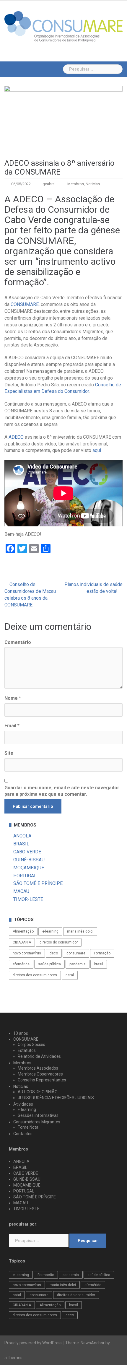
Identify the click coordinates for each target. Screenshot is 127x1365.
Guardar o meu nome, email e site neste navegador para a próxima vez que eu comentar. (61, 791)
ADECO (16, 437)
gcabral (49, 184)
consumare (75, 953)
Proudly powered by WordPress (33, 1342)
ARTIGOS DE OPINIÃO (38, 1091)
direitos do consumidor (59, 942)
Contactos (22, 1133)
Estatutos (27, 1050)
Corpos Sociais (31, 1044)
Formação (102, 953)
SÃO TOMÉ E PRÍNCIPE (38, 883)
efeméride (21, 964)
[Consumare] (63, 26)
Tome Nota (28, 1127)
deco (54, 953)
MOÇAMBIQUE (28, 868)
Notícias (20, 1086)
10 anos (20, 1033)
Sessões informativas (38, 1115)
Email (11, 725)
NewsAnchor (93, 1342)
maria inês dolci (80, 931)
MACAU (21, 891)
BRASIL (21, 844)
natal (70, 975)
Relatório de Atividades (39, 1056)
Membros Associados (38, 1068)
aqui (96, 450)
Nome (12, 698)
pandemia (77, 964)
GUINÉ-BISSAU (29, 860)
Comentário (17, 642)
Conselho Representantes (42, 1080)
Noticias (93, 184)
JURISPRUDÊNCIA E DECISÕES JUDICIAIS (56, 1097)
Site (8, 753)
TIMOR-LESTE (28, 899)
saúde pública (49, 964)
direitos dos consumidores (35, 975)
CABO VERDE (27, 852)
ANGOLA (22, 836)
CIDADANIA (22, 942)
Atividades (23, 1104)
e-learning (50, 931)
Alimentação (23, 931)
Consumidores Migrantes (36, 1122)
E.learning (27, 1109)
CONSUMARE (25, 304)
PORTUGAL (25, 875)
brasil (98, 964)
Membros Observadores (40, 1074)
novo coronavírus (27, 953)
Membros (75, 184)
